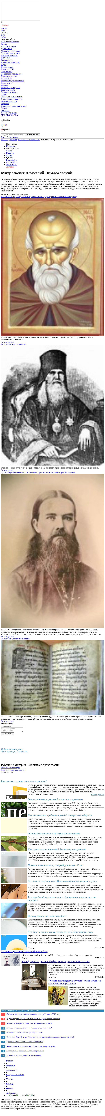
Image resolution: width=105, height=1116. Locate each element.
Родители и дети (8, 90)
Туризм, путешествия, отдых (13, 106)
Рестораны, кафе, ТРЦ (10, 87)
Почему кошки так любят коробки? (47, 915)
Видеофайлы (11, 160)
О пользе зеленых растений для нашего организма (55, 799)
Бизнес (4, 44)
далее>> (88, 955)
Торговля (5, 104)
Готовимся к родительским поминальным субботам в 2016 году (33, 1014)
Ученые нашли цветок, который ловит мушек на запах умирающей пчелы (74, 982)
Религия (4, 85)
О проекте (10, 1065)
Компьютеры (6, 60)
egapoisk (5, 130)
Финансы (5, 110)
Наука (3, 65)
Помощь (9, 1084)
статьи (4, 28)
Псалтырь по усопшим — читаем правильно (25, 1051)
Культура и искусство (10, 62)
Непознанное (7, 67)
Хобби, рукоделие (9, 113)
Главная (9, 1061)
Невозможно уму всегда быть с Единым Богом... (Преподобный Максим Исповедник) (39, 197)
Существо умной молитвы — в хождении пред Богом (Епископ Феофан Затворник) (38, 472)
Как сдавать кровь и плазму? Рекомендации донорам (57, 849)
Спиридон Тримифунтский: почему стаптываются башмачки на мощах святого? (40, 1037)
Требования (11, 1093)
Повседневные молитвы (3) (13, 770)
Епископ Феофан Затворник (13, 344)
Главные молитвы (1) (10, 768)
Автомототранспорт (10, 42)
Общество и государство (12, 74)
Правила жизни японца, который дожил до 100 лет (55, 865)
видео (3, 30)
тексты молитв (12, 148)
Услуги (4, 108)
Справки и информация (11, 97)
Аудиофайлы (11, 162)
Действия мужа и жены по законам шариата (25, 1042)
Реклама (9, 1088)
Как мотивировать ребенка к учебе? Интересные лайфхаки (60, 815)
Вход (3, 137)
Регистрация (12, 137)
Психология (6, 78)
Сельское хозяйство (9, 92)
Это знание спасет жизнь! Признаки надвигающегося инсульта (62, 881)
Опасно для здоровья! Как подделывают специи (54, 833)
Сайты (9, 151)
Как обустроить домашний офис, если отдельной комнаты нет (56, 961)
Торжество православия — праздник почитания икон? (29, 1028)
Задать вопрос (12, 1070)
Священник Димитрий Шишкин (15, 639)
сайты (3, 37)
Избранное (11, 146)
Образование (6, 71)
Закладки (10, 167)
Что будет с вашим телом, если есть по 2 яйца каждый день (60, 931)
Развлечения (6, 83)
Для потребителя (8, 46)
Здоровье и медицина (10, 53)
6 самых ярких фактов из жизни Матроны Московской (29, 1023)
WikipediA (5, 120)
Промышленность (9, 76)
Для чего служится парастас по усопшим (24, 1055)
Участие (9, 1079)
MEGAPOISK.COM (9, 115)
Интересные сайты (9, 55)
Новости (10, 153)
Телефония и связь (9, 101)
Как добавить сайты (15, 1074)
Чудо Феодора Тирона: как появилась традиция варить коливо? (33, 1019)
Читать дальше (7, 342)
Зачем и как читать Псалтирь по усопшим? (25, 1032)
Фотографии (11, 164)
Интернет (5, 58)
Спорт (4, 94)
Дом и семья (6, 49)
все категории (7, 772)
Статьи (9, 155)
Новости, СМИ (7, 69)
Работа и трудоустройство (12, 81)
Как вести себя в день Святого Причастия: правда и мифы (31, 1046)
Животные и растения (10, 51)
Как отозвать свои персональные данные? (24, 781)
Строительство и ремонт (12, 99)
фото (3, 35)
